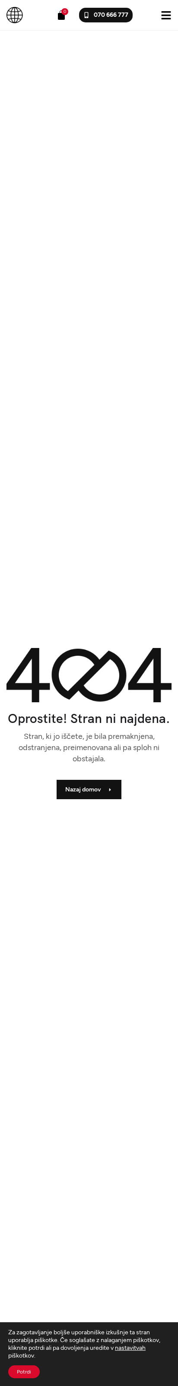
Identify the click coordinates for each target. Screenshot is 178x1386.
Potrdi (24, 1372)
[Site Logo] (14, 14)
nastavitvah (130, 1348)
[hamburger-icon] (166, 15)
